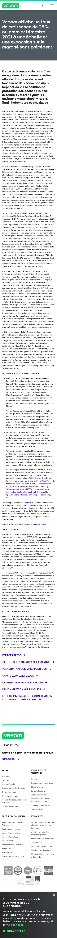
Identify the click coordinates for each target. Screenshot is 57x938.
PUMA (31, 478)
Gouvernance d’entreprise (13, 788)
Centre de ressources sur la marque (14, 801)
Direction (6, 780)
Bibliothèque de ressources (42, 838)
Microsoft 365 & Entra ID (12, 844)
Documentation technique (42, 783)
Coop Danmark (47, 481)
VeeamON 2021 (29, 502)
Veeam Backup (23, 411)
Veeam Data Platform (11, 833)
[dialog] (28, 915)
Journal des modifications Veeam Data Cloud (42, 800)
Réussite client (37, 787)
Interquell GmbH (13, 481)
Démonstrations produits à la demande (42, 856)
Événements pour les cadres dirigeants (40, 833)
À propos (6, 776)
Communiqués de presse (13, 796)
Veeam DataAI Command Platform (13, 824)
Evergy (38, 478)
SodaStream (47, 478)
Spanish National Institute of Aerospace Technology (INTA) (28, 496)
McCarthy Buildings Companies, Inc (36, 483)
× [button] (54, 895)
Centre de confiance (11, 806)
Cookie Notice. (15, 925)
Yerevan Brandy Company (37, 486)
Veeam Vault (7, 840)
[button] (28, 931)
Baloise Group (27, 481)
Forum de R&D (37, 809)
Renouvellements (38, 791)
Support (34, 779)
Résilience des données (12, 829)
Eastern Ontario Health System (30, 492)
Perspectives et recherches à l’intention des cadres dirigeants (43, 825)
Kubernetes (7, 852)
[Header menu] (52, 6)
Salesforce (6, 848)
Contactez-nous (9, 792)
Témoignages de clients (41, 850)
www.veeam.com (43, 524)
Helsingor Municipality (15, 486)
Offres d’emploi (8, 784)
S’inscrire (8, 759)
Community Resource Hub (42, 805)
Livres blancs (36, 842)
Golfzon (37, 481)
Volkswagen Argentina (16, 489)
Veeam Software (26, 111)
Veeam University (38, 794)
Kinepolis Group (13, 483)
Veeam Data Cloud (10, 837)
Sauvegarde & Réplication (13, 856)
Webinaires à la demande (41, 846)
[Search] (44, 6)
